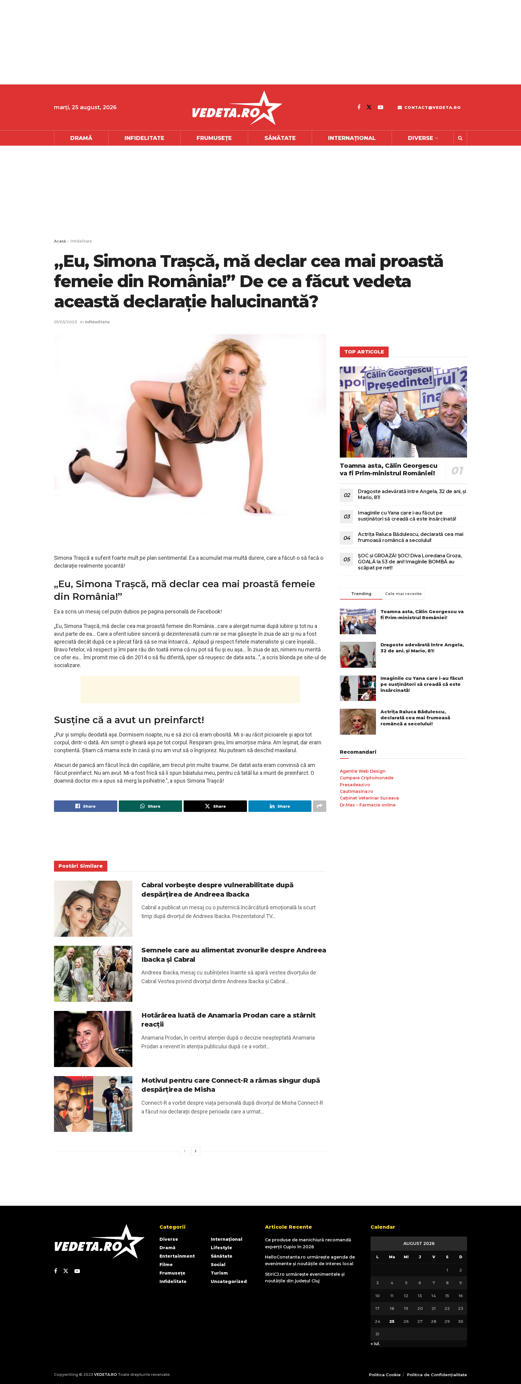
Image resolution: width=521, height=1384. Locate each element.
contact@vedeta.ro (432, 107)
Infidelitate (144, 138)
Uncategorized (229, 1281)
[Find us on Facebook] (358, 107)
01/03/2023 (65, 321)
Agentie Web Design (363, 771)
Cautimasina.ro (356, 791)
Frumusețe (214, 138)
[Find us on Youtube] (380, 107)
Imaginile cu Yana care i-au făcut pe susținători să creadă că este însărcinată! (407, 516)
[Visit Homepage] (237, 107)
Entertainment (177, 1256)
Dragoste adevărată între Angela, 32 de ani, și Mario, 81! (422, 648)
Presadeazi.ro (355, 784)
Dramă (81, 138)
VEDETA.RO (105, 1374)
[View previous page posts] (184, 1151)
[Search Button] (460, 138)
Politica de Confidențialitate (437, 1374)
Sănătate (280, 138)
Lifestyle (221, 1247)
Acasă (60, 241)
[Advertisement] (181, 42)
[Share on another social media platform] (319, 806)
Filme (166, 1264)
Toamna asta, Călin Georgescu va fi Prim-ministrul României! (388, 469)
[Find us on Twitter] (369, 107)
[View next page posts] (195, 1151)
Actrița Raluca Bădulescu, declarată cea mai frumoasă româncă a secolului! (410, 537)
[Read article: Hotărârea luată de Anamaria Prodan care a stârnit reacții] (93, 1039)
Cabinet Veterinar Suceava (369, 798)
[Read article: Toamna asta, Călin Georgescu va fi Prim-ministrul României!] (403, 411)
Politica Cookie (385, 1374)
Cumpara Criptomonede (366, 778)
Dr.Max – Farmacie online (368, 805)
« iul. (375, 1343)
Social (218, 1264)
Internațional (352, 138)
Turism (219, 1273)
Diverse (420, 138)
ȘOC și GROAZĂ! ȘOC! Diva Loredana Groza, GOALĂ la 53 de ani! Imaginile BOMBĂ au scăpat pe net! (410, 562)
